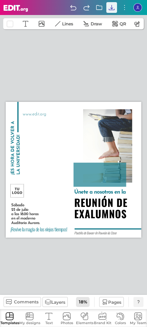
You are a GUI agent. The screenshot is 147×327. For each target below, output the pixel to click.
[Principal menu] (16, 8)
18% (83, 301)
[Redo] (86, 7)
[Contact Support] (138, 302)
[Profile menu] (137, 7)
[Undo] (73, 7)
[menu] (124, 7)
